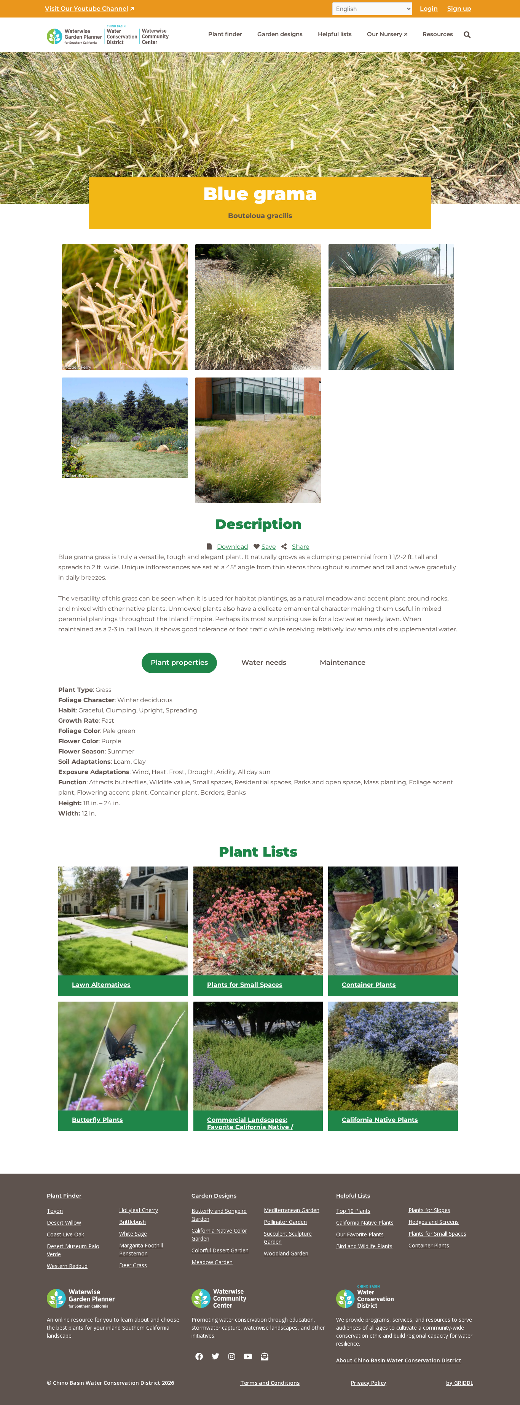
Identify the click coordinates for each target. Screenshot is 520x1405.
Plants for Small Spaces (244, 984)
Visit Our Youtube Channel (86, 8)
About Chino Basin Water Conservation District (398, 1360)
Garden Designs (213, 1195)
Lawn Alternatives (101, 984)
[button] (467, 34)
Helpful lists (335, 34)
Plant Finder (64, 1195)
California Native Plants (380, 1119)
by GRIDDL (459, 1382)
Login (429, 8)
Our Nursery (384, 34)
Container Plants (369, 984)
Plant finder (225, 34)
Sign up (459, 8)
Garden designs (280, 34)
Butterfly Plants (97, 1119)
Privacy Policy (368, 1382)
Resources (438, 34)
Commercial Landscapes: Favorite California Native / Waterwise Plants (250, 1127)
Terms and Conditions (270, 1382)
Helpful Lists (353, 1195)
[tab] (179, 663)
